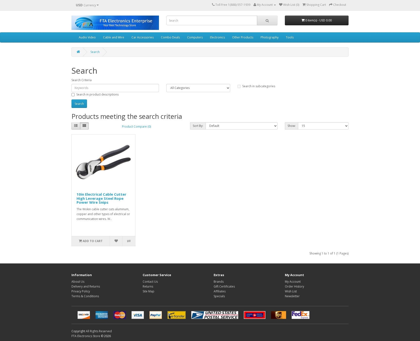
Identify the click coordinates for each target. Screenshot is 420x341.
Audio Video (87, 37)
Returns (148, 286)
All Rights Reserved (99, 331)
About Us (77, 282)
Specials (219, 296)
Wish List (291, 291)
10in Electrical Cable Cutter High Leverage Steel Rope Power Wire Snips (101, 198)
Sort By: (198, 126)
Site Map (148, 291)
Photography (270, 37)
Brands (219, 282)
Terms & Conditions (85, 296)
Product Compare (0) (136, 126)
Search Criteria (81, 80)
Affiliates (220, 291)
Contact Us (150, 282)
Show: (292, 126)
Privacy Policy (80, 291)
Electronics (217, 37)
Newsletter (292, 296)
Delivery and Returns (85, 286)
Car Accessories (142, 37)
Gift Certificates (224, 286)
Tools (290, 37)
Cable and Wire (113, 37)
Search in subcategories (258, 86)
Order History (294, 286)
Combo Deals (170, 37)
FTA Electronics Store (85, 336)
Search (95, 52)
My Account (293, 282)
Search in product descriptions (97, 94)
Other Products (242, 37)
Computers (195, 37)
